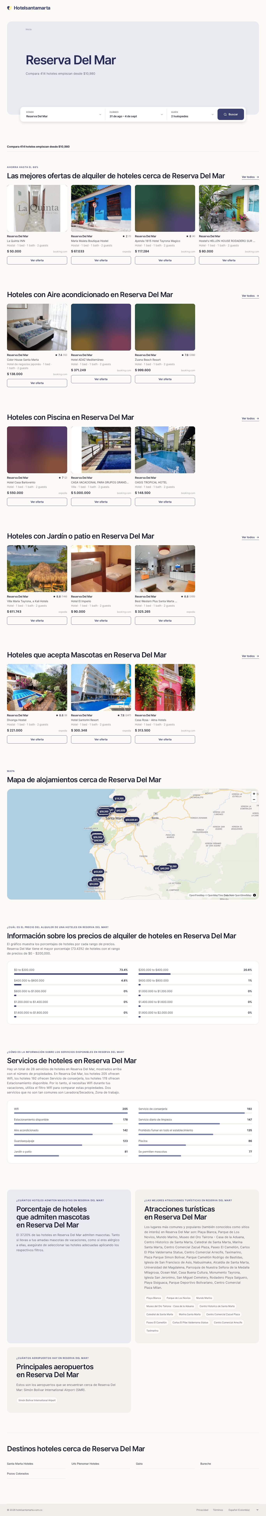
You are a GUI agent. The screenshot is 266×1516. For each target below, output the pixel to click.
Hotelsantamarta (32, 7)
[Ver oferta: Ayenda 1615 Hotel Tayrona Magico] (165, 208)
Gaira (139, 1463)
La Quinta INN (16, 240)
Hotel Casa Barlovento (21, 482)
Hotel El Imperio (81, 601)
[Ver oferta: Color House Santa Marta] (37, 327)
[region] (133, 844)
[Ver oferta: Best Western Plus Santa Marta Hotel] (165, 568)
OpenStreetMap (243, 895)
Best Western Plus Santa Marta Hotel (158, 601)
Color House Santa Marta (23, 359)
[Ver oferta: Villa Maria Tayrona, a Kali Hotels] (37, 568)
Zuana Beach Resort (148, 359)
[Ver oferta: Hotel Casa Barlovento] (37, 449)
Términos (218, 1509)
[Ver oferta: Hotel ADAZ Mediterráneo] (101, 327)
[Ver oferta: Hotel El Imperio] (101, 568)
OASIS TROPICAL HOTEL (151, 482)
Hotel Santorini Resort (85, 720)
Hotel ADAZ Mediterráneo (87, 359)
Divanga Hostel (16, 720)
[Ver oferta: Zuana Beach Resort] (165, 327)
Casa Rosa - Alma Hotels (150, 720)
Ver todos (250, 176)
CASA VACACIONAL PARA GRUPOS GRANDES (100, 482)
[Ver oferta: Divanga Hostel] (37, 687)
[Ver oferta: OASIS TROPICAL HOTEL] (165, 449)
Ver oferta (37, 260)
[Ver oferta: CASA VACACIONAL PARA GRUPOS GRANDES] (101, 449)
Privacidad (202, 1509)
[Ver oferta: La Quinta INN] (37, 208)
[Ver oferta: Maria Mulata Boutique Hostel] (101, 208)
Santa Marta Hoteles (20, 1463)
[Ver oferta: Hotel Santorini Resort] (101, 687)
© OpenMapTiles (214, 895)
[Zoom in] (254, 794)
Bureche (205, 1463)
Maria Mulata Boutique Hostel (89, 240)
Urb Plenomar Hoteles (85, 1463)
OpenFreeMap (197, 895)
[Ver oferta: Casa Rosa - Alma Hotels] (165, 687)
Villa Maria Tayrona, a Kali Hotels (27, 601)
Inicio (29, 29)
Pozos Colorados (18, 1473)
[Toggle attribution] (254, 895)
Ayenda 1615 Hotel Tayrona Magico (157, 240)
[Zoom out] (254, 799)
